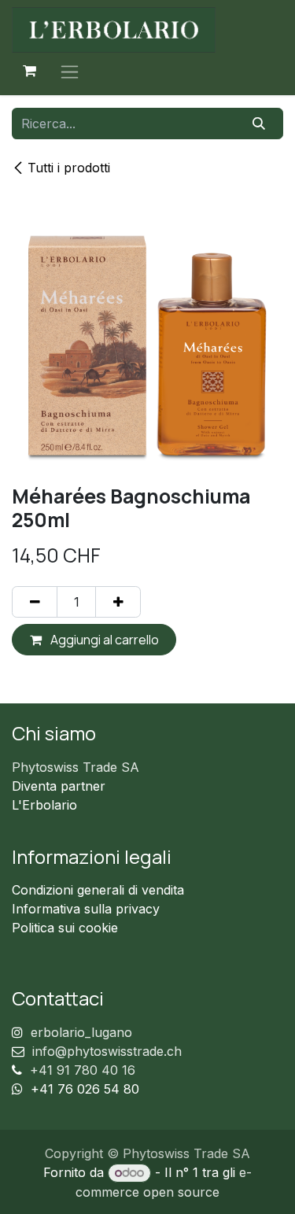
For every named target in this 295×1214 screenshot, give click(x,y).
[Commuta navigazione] (70, 71)
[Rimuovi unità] (34, 602)
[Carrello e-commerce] (29, 71)
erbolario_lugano (81, 1032)
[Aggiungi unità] (118, 602)
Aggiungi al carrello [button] (103, 639)
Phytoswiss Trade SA (75, 767)
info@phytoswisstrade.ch (107, 1051)
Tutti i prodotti (69, 167)
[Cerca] (259, 123)
